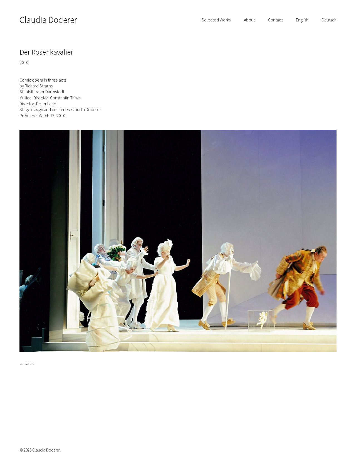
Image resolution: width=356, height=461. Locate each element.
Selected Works (216, 20)
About (249, 20)
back (29, 363)
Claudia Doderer (48, 19)
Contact (275, 20)
